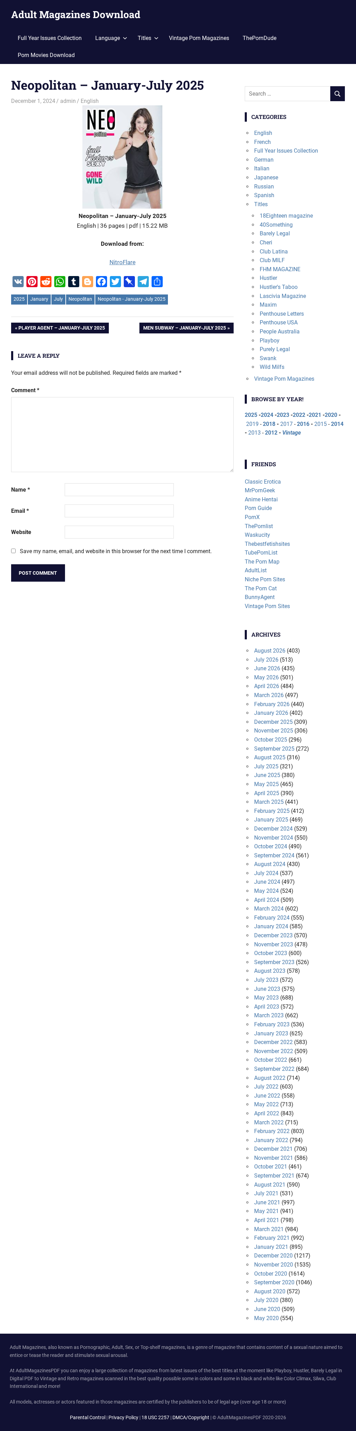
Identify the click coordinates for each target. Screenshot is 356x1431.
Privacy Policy (123, 1417)
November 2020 (273, 1264)
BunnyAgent (260, 597)
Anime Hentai (261, 499)
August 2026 (269, 650)
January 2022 (271, 1140)
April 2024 (266, 900)
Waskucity (257, 535)
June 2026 (267, 668)
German (264, 159)
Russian (264, 186)
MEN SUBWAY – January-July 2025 (184, 329)
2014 (337, 424)
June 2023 (267, 989)
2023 (283, 415)
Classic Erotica (263, 481)
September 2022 (274, 1069)
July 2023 (266, 980)
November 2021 (273, 1158)
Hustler (268, 278)
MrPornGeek (260, 490)
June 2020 (267, 1309)
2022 (299, 415)
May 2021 (266, 1211)
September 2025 (274, 748)
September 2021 (274, 1175)
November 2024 (273, 837)
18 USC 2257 (155, 1417)
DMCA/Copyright (190, 1417)
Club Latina (274, 251)
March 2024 (269, 908)
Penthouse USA (279, 322)
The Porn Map (262, 561)
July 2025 (266, 766)
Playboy (270, 340)
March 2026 (269, 695)
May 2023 (266, 997)
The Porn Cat (261, 588)
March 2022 (269, 1122)
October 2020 (270, 1273)
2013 (254, 432)
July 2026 (266, 659)
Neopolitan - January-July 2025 (131, 299)
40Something (276, 224)
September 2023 (274, 962)
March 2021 (269, 1229)
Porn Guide (258, 508)
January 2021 (271, 1247)
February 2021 (272, 1238)
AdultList (256, 570)
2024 (267, 415)
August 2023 (269, 971)
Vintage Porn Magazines (199, 38)
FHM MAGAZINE (280, 269)
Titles (261, 204)
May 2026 (266, 677)
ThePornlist (259, 526)
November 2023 (273, 944)
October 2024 (270, 846)
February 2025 (272, 811)
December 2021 (273, 1149)
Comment (25, 390)
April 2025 (266, 793)
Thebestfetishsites (267, 544)
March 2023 (269, 1015)
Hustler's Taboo (279, 287)
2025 (19, 299)
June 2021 (267, 1202)
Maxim (268, 304)
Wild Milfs (272, 367)
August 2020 (269, 1291)
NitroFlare (123, 262)
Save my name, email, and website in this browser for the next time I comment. (116, 551)
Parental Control (87, 1417)
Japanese (266, 177)
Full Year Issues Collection (50, 38)
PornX (252, 517)
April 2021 (266, 1220)
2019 (252, 424)
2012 (271, 432)
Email (20, 511)
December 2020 (273, 1255)
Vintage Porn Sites (267, 606)
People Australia (280, 331)
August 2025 (269, 757)
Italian (261, 168)
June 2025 (267, 775)
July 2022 (266, 1086)
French (262, 142)
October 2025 (270, 739)
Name (20, 489)
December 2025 (273, 722)
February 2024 (272, 917)
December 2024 (273, 828)
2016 (303, 424)
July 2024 (266, 873)
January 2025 (271, 819)
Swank (268, 358)
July (58, 299)
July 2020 (266, 1300)
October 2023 (270, 953)
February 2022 (272, 1131)
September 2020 (274, 1282)
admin (68, 101)
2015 (320, 424)
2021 (315, 415)
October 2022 (270, 1060)
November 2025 (273, 730)
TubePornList (261, 552)
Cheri (266, 242)
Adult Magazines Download (75, 14)
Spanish (264, 195)
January (39, 299)
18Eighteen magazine (286, 215)
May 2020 (266, 1318)
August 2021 (269, 1184)
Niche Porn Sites (265, 579)
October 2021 (270, 1166)
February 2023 (272, 1024)
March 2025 (269, 802)
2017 (286, 424)
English (90, 101)
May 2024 (266, 891)
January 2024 (271, 926)
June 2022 (267, 1095)
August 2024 (269, 864)
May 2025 (266, 784)
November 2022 (273, 1051)
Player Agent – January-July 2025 (61, 329)
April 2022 (266, 1113)
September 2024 (274, 855)
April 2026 (266, 686)
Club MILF (272, 260)
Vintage (291, 432)
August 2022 (269, 1078)
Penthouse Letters (282, 313)
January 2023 (271, 1033)
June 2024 (267, 882)
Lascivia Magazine (283, 296)
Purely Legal (275, 349)
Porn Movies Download (46, 55)
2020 (331, 415)
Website (21, 532)
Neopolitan (80, 299)
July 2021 (266, 1193)
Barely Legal (275, 233)
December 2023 (273, 935)
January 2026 (271, 713)
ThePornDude (259, 38)
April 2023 (266, 1006)
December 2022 (273, 1042)
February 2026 (272, 704)
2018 (269, 424)
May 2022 (266, 1104)
